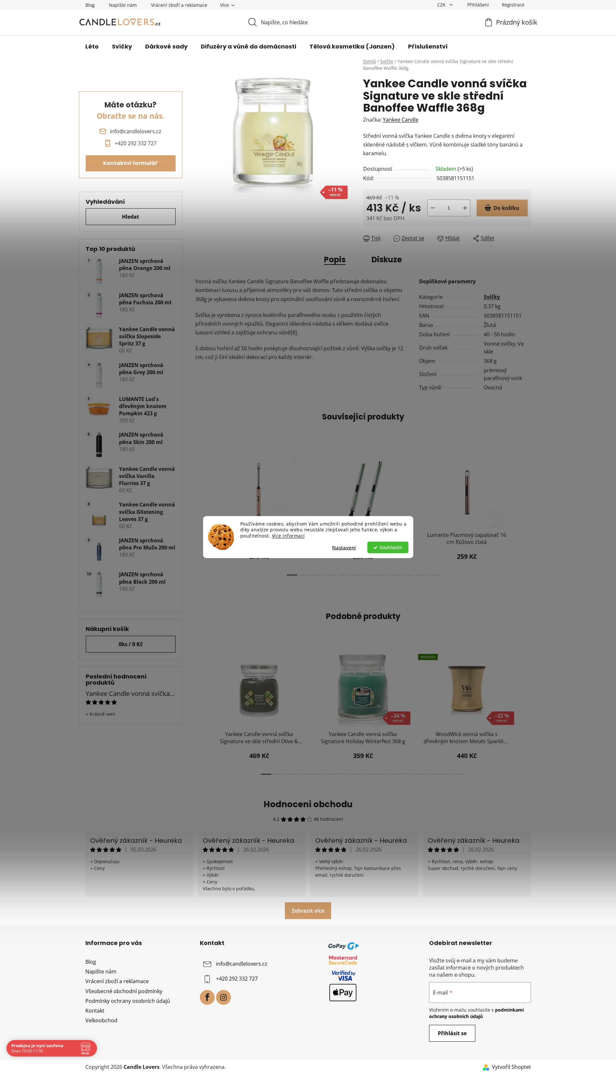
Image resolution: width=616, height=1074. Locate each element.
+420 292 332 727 (237, 978)
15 (460, 774)
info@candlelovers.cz (241, 963)
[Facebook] (207, 997)
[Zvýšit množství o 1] (465, 208)
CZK (442, 5)
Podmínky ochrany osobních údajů (127, 1000)
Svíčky (492, 296)
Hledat (130, 216)
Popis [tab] (335, 259)
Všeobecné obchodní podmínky (123, 991)
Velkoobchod (101, 1020)
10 (395, 774)
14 (447, 774)
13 (434, 774)
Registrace (513, 5)
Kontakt (94, 1010)
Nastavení (344, 547)
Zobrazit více (308, 910)
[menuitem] (92, 47)
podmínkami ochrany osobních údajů (476, 1013)
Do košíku (506, 208)
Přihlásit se (452, 1033)
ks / (131, 644)
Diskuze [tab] (387, 259)
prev (200, 513)
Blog (90, 5)
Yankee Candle (400, 119)
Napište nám (123, 5)
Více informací (288, 536)
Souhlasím (391, 547)
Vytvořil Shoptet (511, 1066)
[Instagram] (223, 997)
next (526, 513)
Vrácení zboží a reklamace (179, 5)
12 (421, 774)
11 (408, 774)
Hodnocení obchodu (308, 804)
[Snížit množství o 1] (433, 208)
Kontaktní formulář (130, 163)
